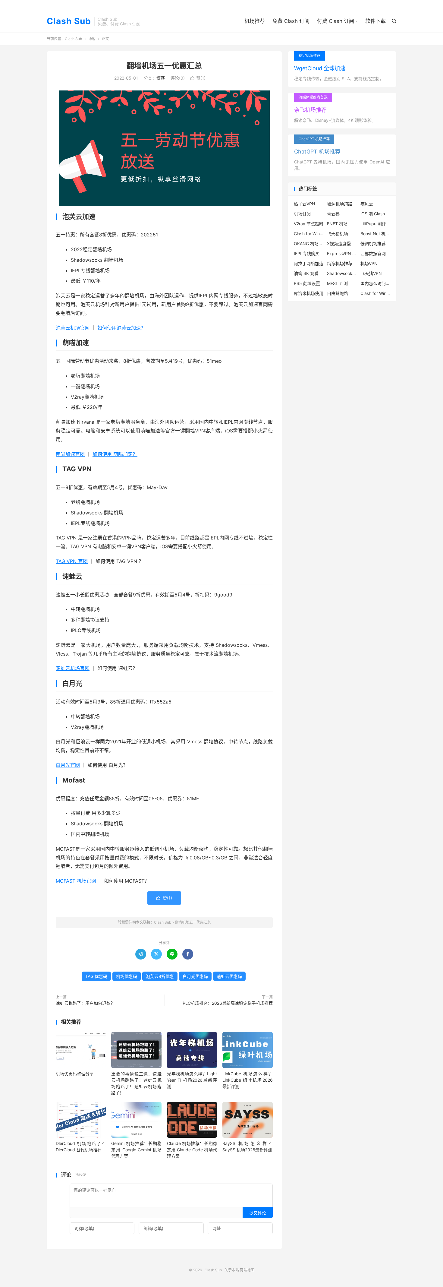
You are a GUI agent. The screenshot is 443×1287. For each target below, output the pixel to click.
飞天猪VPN (371, 273)
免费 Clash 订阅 (290, 21)
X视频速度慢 (339, 243)
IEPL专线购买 (306, 253)
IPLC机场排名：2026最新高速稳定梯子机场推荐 (227, 1003)
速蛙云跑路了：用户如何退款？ (85, 1003)
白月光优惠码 (195, 976)
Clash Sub (69, 21)
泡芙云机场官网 (73, 328)
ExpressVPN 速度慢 (342, 253)
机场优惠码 (126, 976)
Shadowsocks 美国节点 (342, 273)
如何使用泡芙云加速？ (121, 328)
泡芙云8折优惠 (160, 976)
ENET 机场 (337, 223)
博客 (92, 38)
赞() (198, 78)
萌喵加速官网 (70, 454)
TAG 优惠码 (96, 976)
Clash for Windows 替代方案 (375, 293)
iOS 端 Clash (372, 213)
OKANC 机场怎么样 (309, 243)
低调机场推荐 (373, 243)
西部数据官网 (373, 253)
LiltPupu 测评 (373, 223)
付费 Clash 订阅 (335, 21)
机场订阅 (302, 213)
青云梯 (333, 213)
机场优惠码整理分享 (75, 1073)
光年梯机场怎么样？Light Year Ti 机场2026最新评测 (192, 1080)
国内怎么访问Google (375, 283)
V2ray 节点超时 (308, 223)
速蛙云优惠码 (229, 976)
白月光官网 (68, 765)
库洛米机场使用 (308, 293)
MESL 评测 (337, 283)
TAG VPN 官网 (72, 561)
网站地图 (247, 1270)
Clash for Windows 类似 (309, 233)
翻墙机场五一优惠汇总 (164, 65)
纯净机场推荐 (339, 263)
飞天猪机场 (337, 233)
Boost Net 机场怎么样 (375, 233)
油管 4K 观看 (306, 273)
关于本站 (232, 1270)
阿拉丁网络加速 (308, 263)
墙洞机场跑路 (339, 203)
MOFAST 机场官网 (76, 881)
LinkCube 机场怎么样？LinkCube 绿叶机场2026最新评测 (247, 1080)
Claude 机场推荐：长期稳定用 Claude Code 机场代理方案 (192, 1150)
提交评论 (257, 1212)
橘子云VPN (304, 203)
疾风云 (366, 203)
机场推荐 (254, 21)
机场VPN (369, 263)
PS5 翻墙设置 (307, 283)
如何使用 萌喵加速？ (115, 454)
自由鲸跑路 (337, 293)
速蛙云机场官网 (73, 668)
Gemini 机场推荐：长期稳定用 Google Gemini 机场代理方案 (136, 1150)
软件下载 (375, 21)
